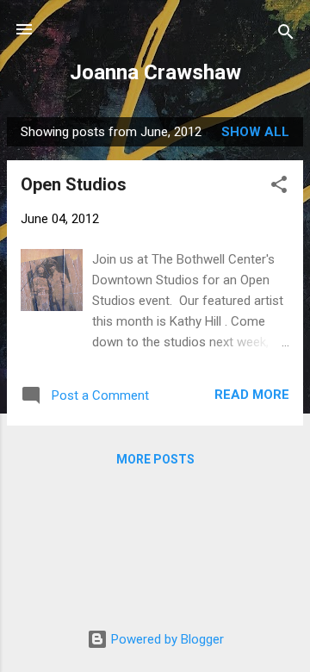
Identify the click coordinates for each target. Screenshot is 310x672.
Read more (251, 394)
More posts (155, 459)
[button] (279, 187)
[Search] (286, 35)
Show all (255, 132)
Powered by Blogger (166, 639)
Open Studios (74, 184)
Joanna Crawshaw (155, 72)
